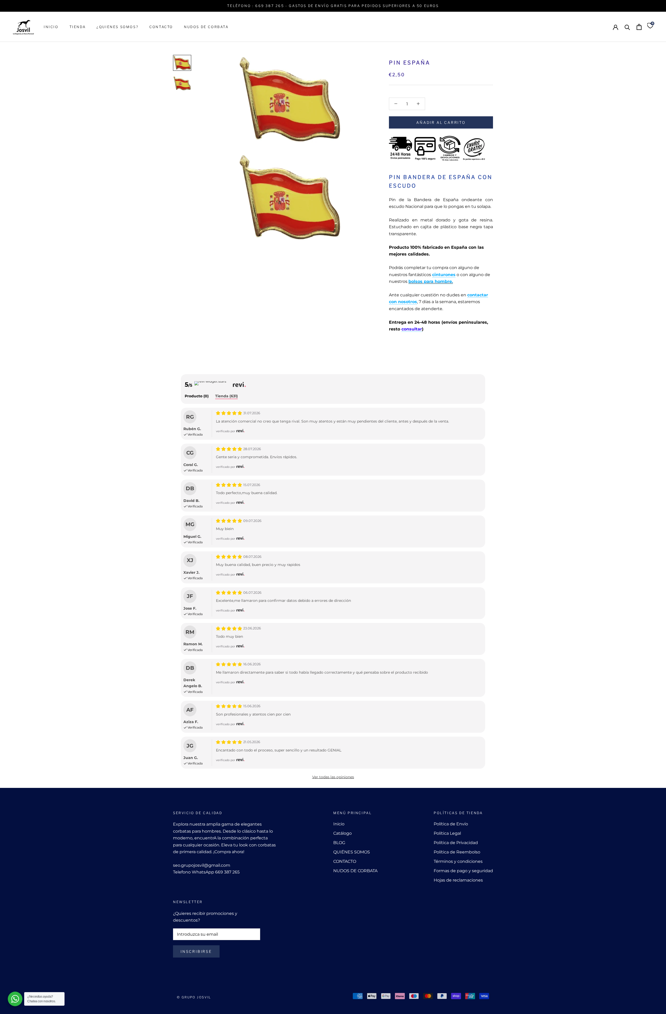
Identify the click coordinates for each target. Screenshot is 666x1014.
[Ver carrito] (639, 27)
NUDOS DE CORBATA (206, 27)
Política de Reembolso (457, 852)
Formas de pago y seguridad (463, 870)
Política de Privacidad (456, 842)
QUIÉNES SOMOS (351, 852)
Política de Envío (451, 823)
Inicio (338, 823)
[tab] (197, 396)
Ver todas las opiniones (333, 777)
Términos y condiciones (458, 861)
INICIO (51, 27)
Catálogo (342, 833)
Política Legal (447, 833)
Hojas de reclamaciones (458, 880)
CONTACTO (161, 27)
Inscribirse (196, 951)
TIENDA (77, 27)
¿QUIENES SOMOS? (117, 27)
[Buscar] (627, 27)
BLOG (339, 842)
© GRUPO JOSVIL (194, 997)
